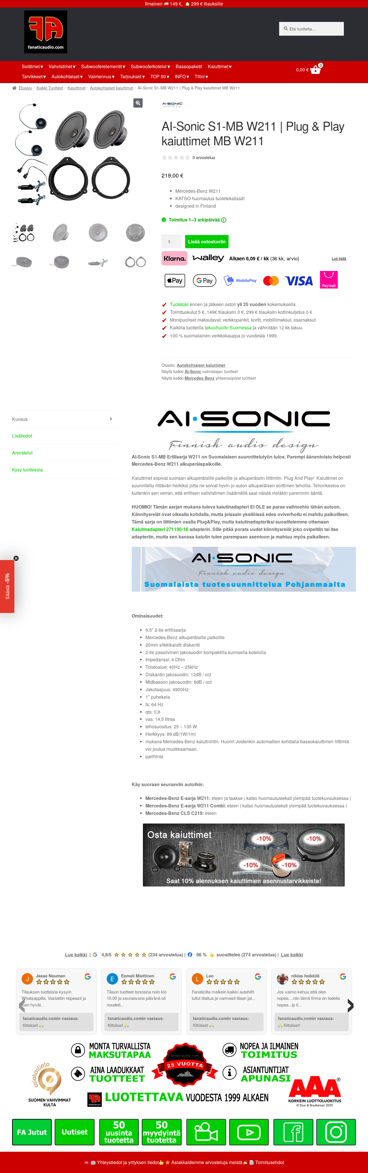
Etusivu (25, 88)
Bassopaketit (189, 66)
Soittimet (31, 66)
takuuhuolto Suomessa (228, 327)
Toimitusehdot (269, 1162)
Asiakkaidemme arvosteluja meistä (206, 1162)
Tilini (200, 76)
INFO (180, 76)
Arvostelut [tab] (22, 452)
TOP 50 (158, 76)
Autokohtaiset (65, 76)
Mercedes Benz (199, 378)
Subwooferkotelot (148, 66)
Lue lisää (339, 258)
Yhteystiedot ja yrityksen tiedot (128, 1162)
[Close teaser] (16, 558)
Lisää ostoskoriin (207, 241)
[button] (138, 103)
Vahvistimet (60, 66)
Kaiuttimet (218, 66)
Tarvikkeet (32, 76)
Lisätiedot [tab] (22, 435)
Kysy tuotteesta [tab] (27, 469)
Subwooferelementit (101, 66)
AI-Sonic (193, 371)
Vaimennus (99, 76)
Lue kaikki (76, 954)
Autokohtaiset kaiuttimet (111, 88)
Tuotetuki (179, 304)
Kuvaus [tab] (20, 419)
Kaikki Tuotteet (50, 88)
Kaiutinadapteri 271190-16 (160, 529)
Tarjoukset (130, 76)
